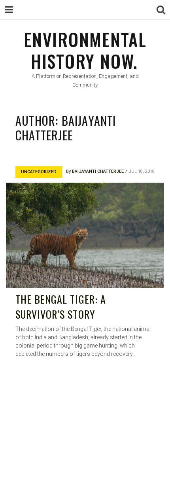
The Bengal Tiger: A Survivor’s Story (60, 306)
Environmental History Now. (85, 50)
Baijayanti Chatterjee (98, 171)
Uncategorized (39, 171)
